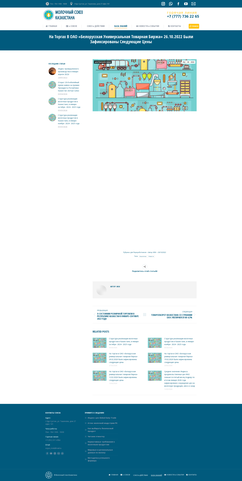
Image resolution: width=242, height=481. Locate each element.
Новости (151, 256)
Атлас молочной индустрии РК (102, 423)
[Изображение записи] (100, 343)
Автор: (152, 252)
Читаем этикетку (96, 436)
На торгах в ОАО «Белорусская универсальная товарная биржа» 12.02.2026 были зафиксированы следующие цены (123, 375)
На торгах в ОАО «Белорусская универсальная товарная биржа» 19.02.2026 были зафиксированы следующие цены (178, 357)
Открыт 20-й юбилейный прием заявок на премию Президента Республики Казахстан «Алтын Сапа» (68, 86)
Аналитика (143, 256)
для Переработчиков (103, 62)
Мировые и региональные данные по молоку (100, 451)
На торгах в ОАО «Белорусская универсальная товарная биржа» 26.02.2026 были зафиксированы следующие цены (123, 357)
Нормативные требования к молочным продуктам (101, 443)
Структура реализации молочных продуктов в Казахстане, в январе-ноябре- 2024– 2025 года (179, 341)
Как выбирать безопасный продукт (100, 429)
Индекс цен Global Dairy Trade (102, 418)
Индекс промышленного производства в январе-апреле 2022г (68, 71)
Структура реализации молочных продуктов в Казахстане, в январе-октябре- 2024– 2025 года (124, 341)
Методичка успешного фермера (99, 459)
